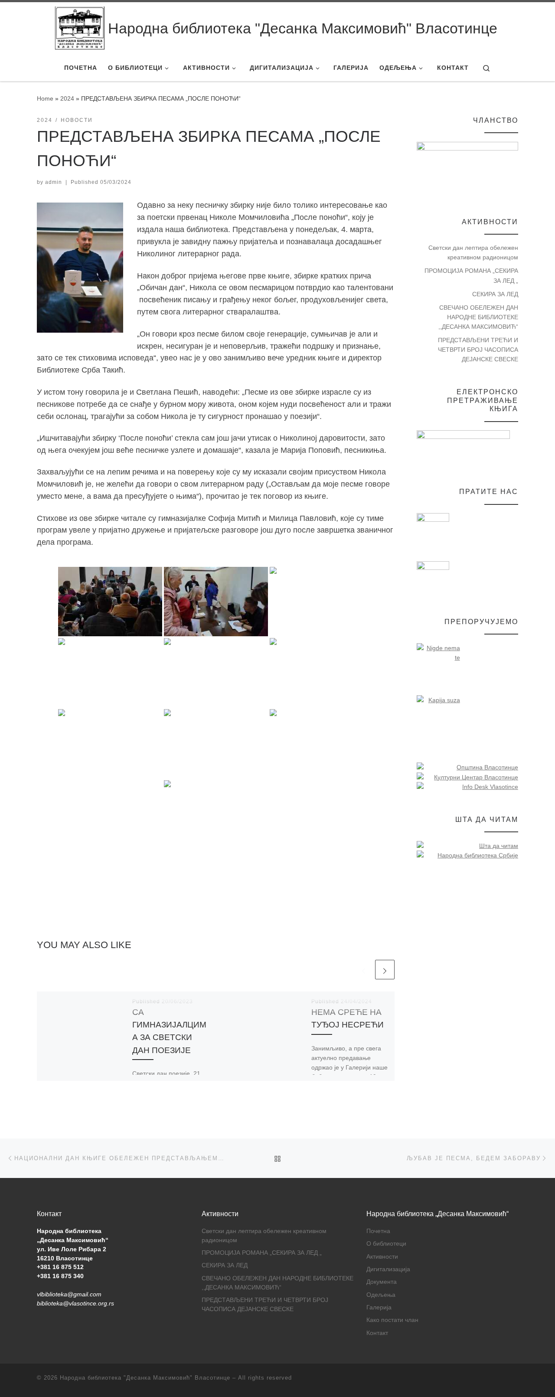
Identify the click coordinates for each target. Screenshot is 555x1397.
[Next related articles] (385, 969)
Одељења (380, 1295)
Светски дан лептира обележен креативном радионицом (473, 252)
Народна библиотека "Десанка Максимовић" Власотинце (145, 1377)
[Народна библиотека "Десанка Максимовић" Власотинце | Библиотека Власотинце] (79, 28)
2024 (67, 98)
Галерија (379, 1307)
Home (45, 98)
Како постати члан (392, 1320)
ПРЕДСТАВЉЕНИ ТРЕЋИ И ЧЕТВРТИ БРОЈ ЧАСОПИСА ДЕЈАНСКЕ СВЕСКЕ (478, 350)
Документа (381, 1282)
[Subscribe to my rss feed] (515, 1380)
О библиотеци (386, 1243)
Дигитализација (388, 1269)
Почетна (378, 1231)
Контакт (377, 1333)
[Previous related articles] (363, 969)
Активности (382, 1256)
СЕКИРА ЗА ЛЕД (495, 294)
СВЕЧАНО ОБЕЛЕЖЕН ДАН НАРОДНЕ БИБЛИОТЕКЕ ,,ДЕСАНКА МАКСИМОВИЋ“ (478, 317)
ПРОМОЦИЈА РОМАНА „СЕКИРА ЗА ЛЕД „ (471, 275)
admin (53, 182)
